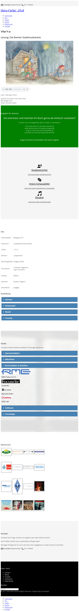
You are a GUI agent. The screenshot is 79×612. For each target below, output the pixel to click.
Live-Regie (10, 414)
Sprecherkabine (12, 353)
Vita (6, 18)
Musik (8, 312)
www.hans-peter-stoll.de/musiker (39, 202)
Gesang (8, 318)
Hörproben (8, 16)
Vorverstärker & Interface (16, 366)
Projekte (7, 577)
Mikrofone (9, 359)
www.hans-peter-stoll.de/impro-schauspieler (39, 188)
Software (9, 408)
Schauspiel (10, 306)
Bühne (7, 22)
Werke (7, 574)
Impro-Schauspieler (39, 183)
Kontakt (7, 26)
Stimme (8, 300)
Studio (7, 20)
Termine (7, 572)
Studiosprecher (39, 170)
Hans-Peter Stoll (12, 10)
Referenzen (9, 24)
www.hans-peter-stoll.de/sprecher (39, 174)
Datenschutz (9, 581)
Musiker (39, 197)
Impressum (8, 579)
